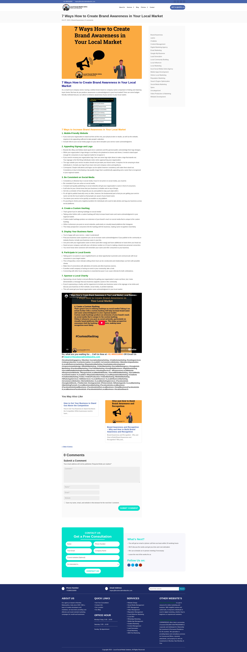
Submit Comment (129, 508)
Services (129, 7)
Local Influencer (156, 63)
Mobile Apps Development (160, 72)
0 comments (89, 20)
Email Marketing (156, 50)
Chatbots (154, 41)
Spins (152, 87)
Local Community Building (160, 59)
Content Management (158, 44)
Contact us (93, 571)
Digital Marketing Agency (159, 47)
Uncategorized (156, 90)
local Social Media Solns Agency (162, 69)
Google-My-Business (158, 53)
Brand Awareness (78, 20)
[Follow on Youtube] (181, 1)
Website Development (158, 97)
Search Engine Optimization (160, 81)
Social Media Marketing (159, 84)
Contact (152, 7)
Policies (143, 7)
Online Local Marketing (158, 75)
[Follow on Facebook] (175, 1)
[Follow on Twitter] (178, 1)
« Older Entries (67, 447)
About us (122, 7)
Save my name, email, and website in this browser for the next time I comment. (92, 503)
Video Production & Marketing (161, 93)
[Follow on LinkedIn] (184, 1)
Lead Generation (156, 56)
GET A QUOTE (176, 7)
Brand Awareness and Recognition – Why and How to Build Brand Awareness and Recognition (123, 429)
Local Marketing (156, 66)
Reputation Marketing (158, 78)
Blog (137, 7)
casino (153, 38)
